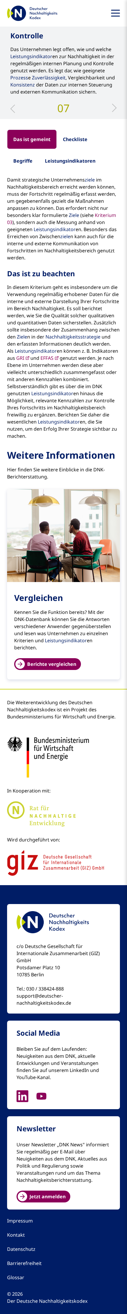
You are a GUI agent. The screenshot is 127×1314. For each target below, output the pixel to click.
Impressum (20, 1220)
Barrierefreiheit (24, 1263)
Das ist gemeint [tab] (32, 139)
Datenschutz (21, 1249)
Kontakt (16, 1235)
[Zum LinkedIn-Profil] (26, 1096)
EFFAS (46, 358)
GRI (20, 358)
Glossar (15, 1277)
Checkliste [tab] (75, 139)
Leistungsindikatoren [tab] (70, 161)
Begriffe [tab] (22, 161)
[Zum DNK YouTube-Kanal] (44, 1096)
